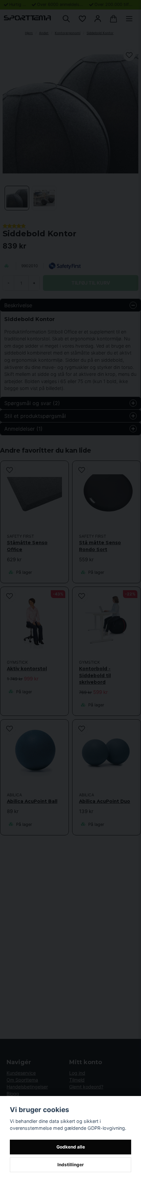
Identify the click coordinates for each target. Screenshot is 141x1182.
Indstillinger (70, 1164)
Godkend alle (70, 1147)
